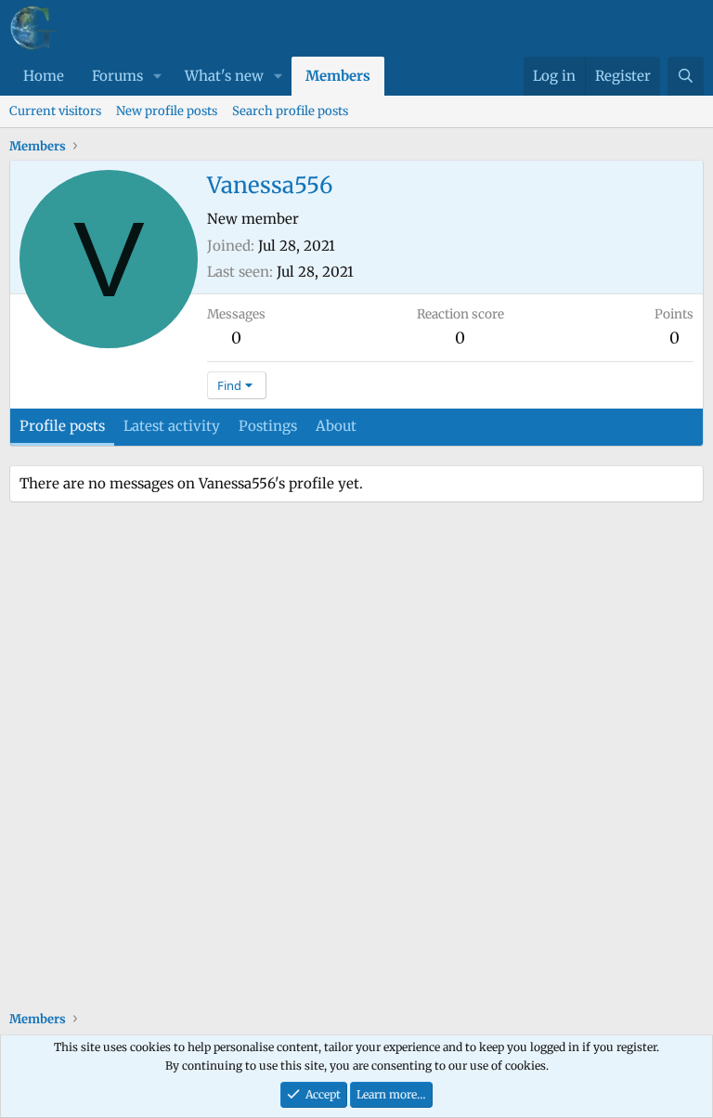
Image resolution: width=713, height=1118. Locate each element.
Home (43, 75)
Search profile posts (290, 111)
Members (337, 75)
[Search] (686, 76)
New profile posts (166, 111)
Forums (117, 75)
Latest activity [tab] (171, 426)
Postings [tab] (268, 426)
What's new (224, 75)
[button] (158, 76)
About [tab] (336, 426)
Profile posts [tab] (62, 426)
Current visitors (55, 111)
